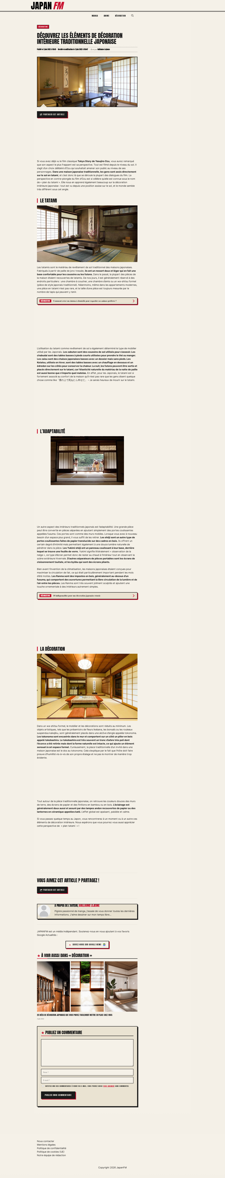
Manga (95, 15)
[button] (132, 16)
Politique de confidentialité (51, 1148)
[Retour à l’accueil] (48, 5)
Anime (106, 15)
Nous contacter (45, 1141)
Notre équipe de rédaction (51, 1155)
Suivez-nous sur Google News (87, 944)
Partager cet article (54, 114)
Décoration (120, 15)
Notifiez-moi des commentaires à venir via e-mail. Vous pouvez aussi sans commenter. (87, 1086)
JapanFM (121, 1167)
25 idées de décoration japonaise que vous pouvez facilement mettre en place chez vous (74, 1015)
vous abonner (108, 1086)
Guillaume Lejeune (89, 905)
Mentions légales (46, 1144)
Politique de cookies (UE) (50, 1151)
